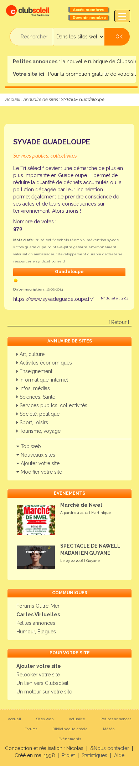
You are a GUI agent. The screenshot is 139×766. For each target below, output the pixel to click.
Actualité (77, 719)
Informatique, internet (43, 380)
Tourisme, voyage (39, 431)
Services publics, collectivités (52, 405)
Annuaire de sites (40, 99)
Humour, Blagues (36, 631)
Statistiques (94, 755)
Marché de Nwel (81, 505)
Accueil (12, 99)
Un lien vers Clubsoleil (42, 683)
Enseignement (35, 371)
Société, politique (39, 414)
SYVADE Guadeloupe (51, 142)
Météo (108, 729)
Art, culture (31, 354)
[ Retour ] (119, 322)
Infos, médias (34, 388)
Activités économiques (45, 363)
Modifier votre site (40, 472)
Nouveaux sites (37, 455)
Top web (30, 446)
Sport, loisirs (33, 422)
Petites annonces (35, 623)
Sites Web (44, 719)
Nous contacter (111, 748)
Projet (68, 755)
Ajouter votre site (39, 463)
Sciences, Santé (36, 397)
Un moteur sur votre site (44, 692)
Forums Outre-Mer (38, 606)
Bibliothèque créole (70, 729)
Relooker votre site (38, 674)
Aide (119, 755)
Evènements (69, 739)
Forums (31, 729)
